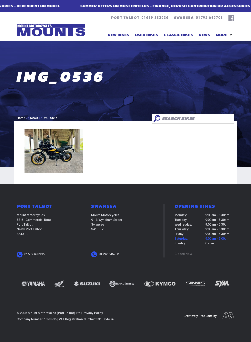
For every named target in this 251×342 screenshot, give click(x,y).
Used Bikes (146, 35)
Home (21, 118)
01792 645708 (209, 17)
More (221, 35)
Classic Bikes (178, 35)
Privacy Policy (93, 313)
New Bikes (118, 35)
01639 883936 (154, 17)
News (204, 35)
